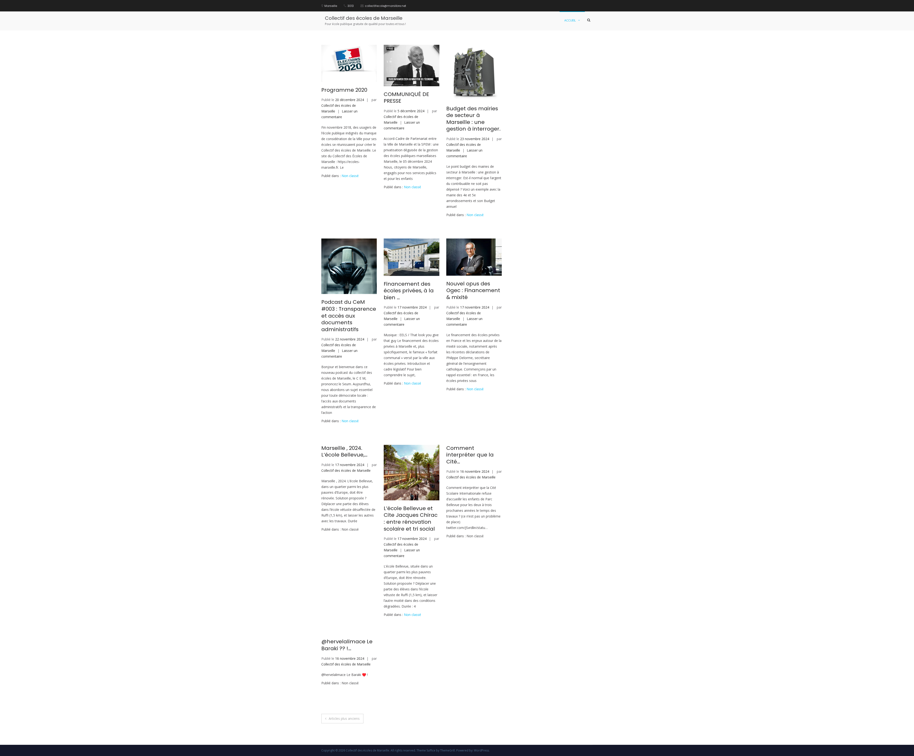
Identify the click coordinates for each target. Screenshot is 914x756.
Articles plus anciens (344, 718)
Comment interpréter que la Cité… (470, 454)
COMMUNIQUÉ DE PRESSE (406, 98)
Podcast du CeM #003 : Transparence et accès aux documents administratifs (348, 315)
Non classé (350, 175)
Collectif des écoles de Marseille (363, 18)
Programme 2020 (344, 90)
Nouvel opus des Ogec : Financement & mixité (473, 290)
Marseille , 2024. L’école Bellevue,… (344, 451)
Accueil (570, 20)
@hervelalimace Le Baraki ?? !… (347, 645)
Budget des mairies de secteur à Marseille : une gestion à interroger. (473, 119)
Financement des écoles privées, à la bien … (409, 290)
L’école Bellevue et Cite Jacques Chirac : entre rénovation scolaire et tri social (410, 519)
